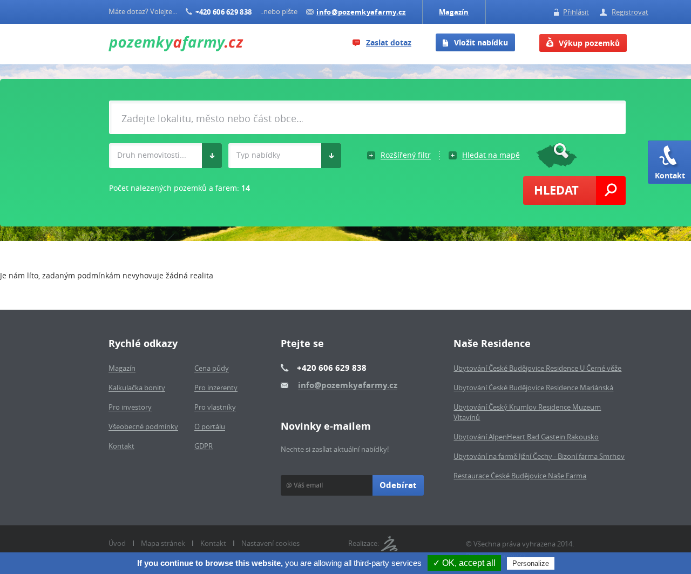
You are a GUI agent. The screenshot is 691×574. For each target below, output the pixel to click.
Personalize (530, 563)
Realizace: (363, 543)
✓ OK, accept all (464, 563)
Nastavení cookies (270, 543)
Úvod (117, 543)
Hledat (556, 190)
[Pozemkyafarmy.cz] (176, 45)
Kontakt (670, 175)
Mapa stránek (163, 543)
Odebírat (398, 485)
